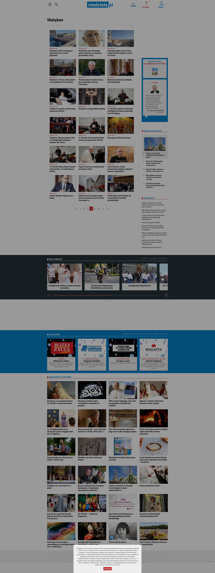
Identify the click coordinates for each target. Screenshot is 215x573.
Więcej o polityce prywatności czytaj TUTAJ (107, 565)
